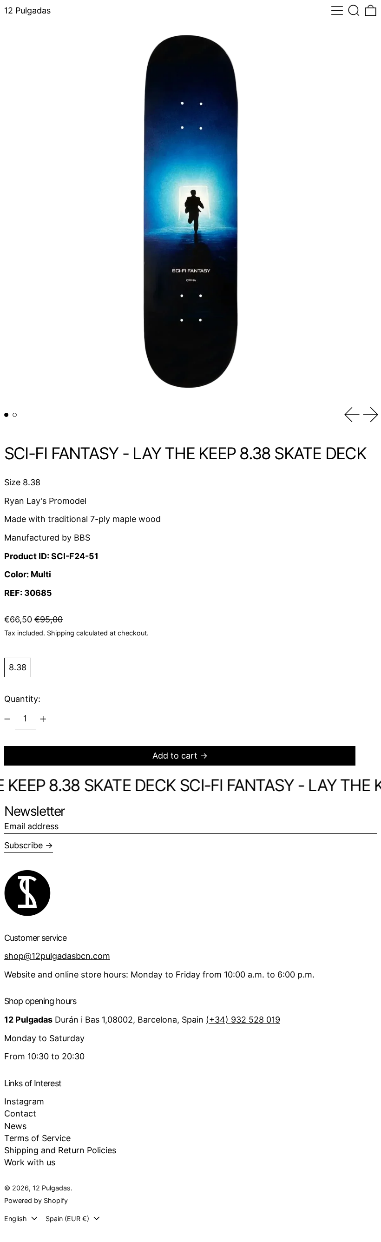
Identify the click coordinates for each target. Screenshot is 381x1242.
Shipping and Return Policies (60, 1150)
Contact (20, 1113)
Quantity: (22, 699)
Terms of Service (37, 1138)
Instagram (24, 1101)
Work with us (29, 1162)
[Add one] (43, 719)
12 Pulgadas (27, 10)
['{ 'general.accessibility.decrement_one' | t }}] (7, 719)
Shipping (60, 633)
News (15, 1126)
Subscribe (23, 845)
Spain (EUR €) (68, 1218)
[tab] (6, 415)
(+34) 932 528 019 (243, 1019)
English (16, 1218)
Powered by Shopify (36, 1200)
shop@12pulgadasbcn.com (57, 956)
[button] (354, 10)
